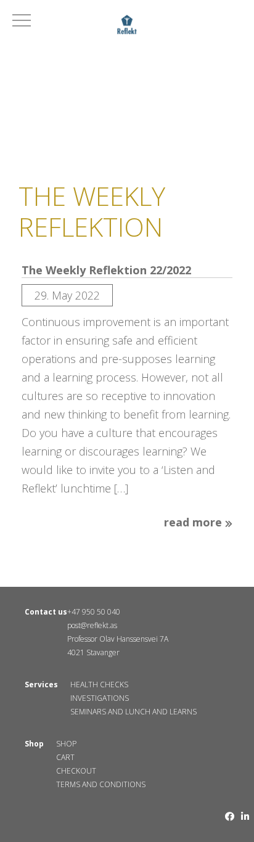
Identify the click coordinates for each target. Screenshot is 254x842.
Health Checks (99, 684)
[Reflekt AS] (126, 26)
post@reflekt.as (92, 625)
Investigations (99, 698)
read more (194, 522)
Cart (65, 757)
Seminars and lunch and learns (133, 711)
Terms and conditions (100, 784)
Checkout (76, 771)
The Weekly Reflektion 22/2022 (106, 270)
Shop (66, 743)
